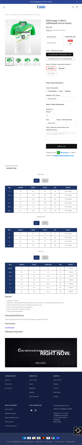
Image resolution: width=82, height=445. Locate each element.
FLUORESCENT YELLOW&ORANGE (60, 59)
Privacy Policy (9, 421)
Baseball (31, 392)
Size (47, 119)
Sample (56, 396)
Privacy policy (49, 441)
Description (11, 168)
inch (45, 180)
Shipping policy (70, 441)
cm (36, 180)
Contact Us (8, 384)
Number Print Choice (53, 95)
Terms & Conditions (11, 426)
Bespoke (56, 384)
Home (7, 14)
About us (7, 380)
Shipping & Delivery (10, 413)
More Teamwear (34, 396)
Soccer (31, 384)
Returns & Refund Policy (12, 417)
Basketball (32, 388)
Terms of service (59, 441)
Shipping (48, 30)
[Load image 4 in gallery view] (36, 62)
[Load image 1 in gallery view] (10, 62)
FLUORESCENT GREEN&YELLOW (59, 54)
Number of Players (49, 111)
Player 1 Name (61, 119)
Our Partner (8, 388)
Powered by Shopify (28, 441)
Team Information (52, 88)
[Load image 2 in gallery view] (18, 62)
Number (69, 119)
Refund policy (39, 441)
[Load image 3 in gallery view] (27, 62)
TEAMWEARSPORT (17, 441)
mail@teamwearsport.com (63, 155)
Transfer (56, 388)
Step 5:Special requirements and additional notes (57, 129)
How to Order (33, 380)
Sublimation (57, 392)
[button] (4, 7)
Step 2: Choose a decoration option (58, 64)
